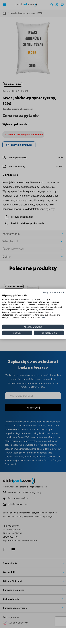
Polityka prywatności (53, 292)
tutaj (43, 317)
